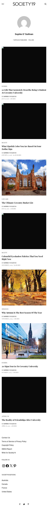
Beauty (4, 142)
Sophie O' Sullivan (10, 96)
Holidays (5, 309)
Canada (5, 484)
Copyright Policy (8, 445)
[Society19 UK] (24, 4)
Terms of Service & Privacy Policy (14, 441)
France (4, 488)
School (4, 86)
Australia (5, 480)
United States (7, 491)
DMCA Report (7, 449)
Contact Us (6, 437)
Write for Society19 (9, 452)
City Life (5, 199)
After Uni (5, 416)
